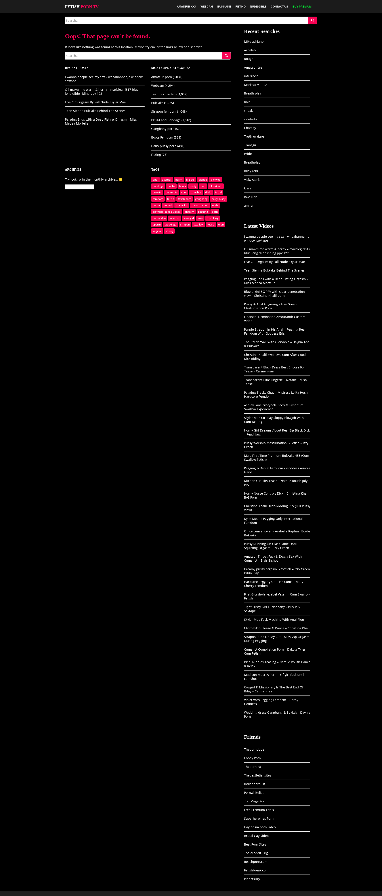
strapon (185, 224)
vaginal (157, 231)
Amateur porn (161, 77)
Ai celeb (250, 50)
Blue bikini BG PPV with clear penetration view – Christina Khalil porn (274, 293)
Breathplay (252, 162)
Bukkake (224, 6)
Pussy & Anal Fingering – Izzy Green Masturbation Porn (270, 306)
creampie (171, 192)
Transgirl (250, 145)
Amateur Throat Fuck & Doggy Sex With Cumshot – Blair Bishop (273, 558)
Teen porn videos (164, 94)
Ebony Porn (252, 758)
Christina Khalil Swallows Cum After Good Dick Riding (275, 357)
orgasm (189, 212)
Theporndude (254, 749)
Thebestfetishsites (257, 775)
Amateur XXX (186, 6)
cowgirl (157, 192)
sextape (175, 218)
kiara (247, 188)
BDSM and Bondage (166, 120)
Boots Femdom (162, 137)
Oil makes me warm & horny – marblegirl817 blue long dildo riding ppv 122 (102, 91)
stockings (170, 224)
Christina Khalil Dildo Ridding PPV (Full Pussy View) (277, 508)
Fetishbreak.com (256, 870)
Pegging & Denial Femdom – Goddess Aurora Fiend (277, 470)
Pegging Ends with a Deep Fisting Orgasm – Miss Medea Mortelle (101, 121)
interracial (251, 76)
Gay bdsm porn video (260, 827)
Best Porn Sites (255, 844)
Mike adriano (254, 41)
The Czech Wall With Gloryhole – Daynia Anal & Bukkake (277, 344)
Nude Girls (258, 6)
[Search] (312, 20)
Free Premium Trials (259, 810)
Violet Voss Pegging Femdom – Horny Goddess (271, 702)
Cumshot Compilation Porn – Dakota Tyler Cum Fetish (275, 651)
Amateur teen (254, 67)
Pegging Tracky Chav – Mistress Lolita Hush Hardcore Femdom (276, 394)
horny (156, 205)
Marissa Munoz (255, 85)
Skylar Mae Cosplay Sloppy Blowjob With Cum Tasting (274, 420)
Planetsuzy (252, 879)
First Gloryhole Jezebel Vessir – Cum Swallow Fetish (277, 596)
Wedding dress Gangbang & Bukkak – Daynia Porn (277, 714)
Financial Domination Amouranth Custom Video (274, 319)
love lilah (250, 197)
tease (210, 224)
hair (247, 102)
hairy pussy (218, 199)
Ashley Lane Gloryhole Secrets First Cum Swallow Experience (274, 407)
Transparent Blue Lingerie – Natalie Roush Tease (275, 382)
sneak (248, 110)
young (169, 231)
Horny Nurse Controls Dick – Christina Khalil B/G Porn (276, 495)
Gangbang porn (162, 129)
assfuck (166, 179)
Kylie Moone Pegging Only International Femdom (273, 520)
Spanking (212, 218)
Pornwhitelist (254, 792)
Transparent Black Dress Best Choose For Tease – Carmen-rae (274, 369)
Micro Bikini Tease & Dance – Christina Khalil (277, 628)
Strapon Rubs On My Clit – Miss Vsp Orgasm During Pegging (276, 639)
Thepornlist (252, 767)
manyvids (182, 205)
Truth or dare (254, 136)
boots (182, 186)
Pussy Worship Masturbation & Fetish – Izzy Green (276, 445)
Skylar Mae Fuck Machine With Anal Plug (274, 619)
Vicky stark (252, 179)
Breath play (252, 93)
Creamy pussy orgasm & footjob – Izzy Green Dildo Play (277, 571)
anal (155, 179)
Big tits (190, 179)
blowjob (215, 179)
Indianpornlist (254, 784)
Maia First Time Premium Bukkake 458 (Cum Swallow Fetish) (276, 457)
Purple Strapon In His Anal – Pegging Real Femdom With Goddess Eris (275, 331)
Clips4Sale (215, 186)
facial (218, 192)
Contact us (279, 6)
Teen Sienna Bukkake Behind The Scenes (95, 111)
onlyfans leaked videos (167, 212)
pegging (203, 212)
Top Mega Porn (255, 801)
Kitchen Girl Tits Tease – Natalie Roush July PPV (276, 483)
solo (200, 218)
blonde (203, 179)
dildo (208, 192)
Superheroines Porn (259, 818)
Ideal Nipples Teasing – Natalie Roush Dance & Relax (277, 664)
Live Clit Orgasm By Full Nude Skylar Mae (95, 102)
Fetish (82, 6)
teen (221, 224)
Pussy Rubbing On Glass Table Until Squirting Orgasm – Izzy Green (270, 546)
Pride (248, 154)
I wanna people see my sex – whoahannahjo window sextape (104, 79)
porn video (159, 218)
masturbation (200, 205)
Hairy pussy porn (163, 146)
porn (215, 212)
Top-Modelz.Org (256, 853)
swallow (198, 224)
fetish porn (184, 199)
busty (193, 186)
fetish (170, 199)
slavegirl (188, 218)
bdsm (178, 179)
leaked (168, 205)
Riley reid (251, 171)
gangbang (201, 199)
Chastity (250, 128)
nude (215, 205)
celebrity (250, 119)
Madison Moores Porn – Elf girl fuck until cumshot (274, 676)
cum (184, 192)
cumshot (196, 192)
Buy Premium (301, 6)
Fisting (240, 6)
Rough (249, 59)
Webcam (207, 6)
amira (248, 205)
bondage (158, 186)
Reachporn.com (255, 861)
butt (203, 186)
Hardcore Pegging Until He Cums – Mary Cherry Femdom (273, 584)
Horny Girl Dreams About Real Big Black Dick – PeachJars (277, 432)
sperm (157, 224)
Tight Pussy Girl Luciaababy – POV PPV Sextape (272, 609)
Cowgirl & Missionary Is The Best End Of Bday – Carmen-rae (273, 689)
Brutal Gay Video (256, 836)
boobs (171, 186)
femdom (158, 199)
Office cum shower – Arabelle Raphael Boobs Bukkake (277, 533)
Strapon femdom (163, 111)
